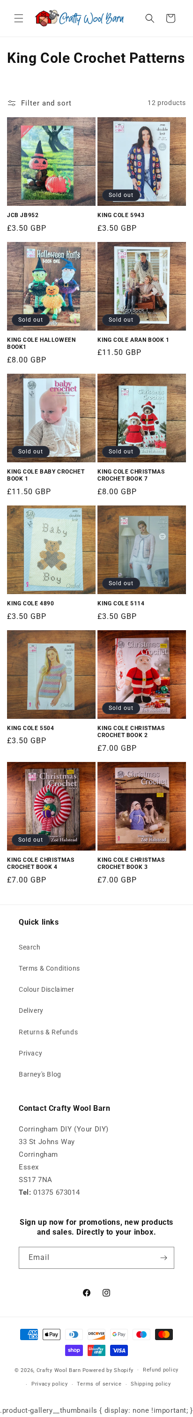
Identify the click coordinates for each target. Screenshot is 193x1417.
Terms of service (99, 1384)
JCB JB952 (22, 215)
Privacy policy (49, 1384)
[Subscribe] (163, 1258)
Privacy (30, 1053)
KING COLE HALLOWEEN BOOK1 (41, 344)
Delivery (31, 1010)
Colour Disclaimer (46, 989)
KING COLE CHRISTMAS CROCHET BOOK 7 (130, 475)
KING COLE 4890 (30, 603)
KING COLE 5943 (120, 215)
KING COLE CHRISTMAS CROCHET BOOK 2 (130, 732)
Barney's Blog (40, 1074)
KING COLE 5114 (120, 603)
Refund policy (160, 1370)
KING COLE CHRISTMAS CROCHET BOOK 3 (130, 864)
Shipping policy (151, 1384)
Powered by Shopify (108, 1370)
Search (30, 947)
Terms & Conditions (49, 968)
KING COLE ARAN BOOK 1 (133, 340)
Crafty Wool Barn (59, 1370)
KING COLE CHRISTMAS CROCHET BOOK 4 (40, 864)
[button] (18, 18)
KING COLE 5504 (30, 728)
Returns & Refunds (48, 1032)
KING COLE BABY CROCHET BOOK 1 (45, 475)
